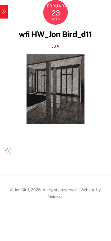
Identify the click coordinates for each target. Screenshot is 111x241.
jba (56, 46)
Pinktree (55, 197)
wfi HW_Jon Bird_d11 (55, 34)
